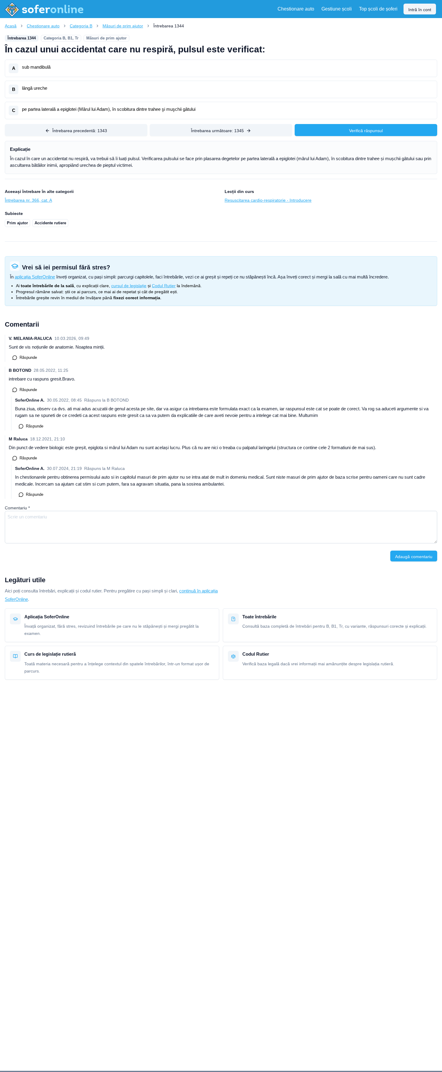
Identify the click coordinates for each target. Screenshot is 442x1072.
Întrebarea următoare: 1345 (217, 130)
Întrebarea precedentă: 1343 (79, 130)
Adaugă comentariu (413, 556)
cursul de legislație (128, 285)
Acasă (11, 25)
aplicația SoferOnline (35, 276)
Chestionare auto (43, 25)
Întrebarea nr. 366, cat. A (28, 200)
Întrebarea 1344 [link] (168, 25)
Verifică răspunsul (366, 130)
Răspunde (28, 357)
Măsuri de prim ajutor (123, 25)
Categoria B (81, 25)
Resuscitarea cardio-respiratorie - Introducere (268, 200)
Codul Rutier (164, 285)
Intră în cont (419, 9)
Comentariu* (17, 507)
